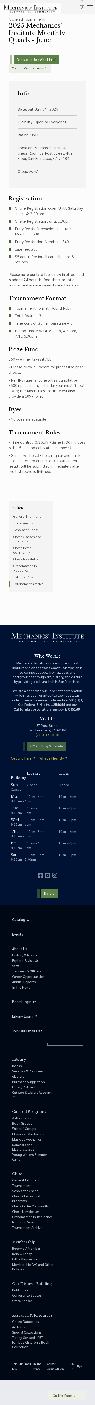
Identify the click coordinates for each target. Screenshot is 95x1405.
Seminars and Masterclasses (23, 1146)
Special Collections (27, 1332)
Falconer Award (25, 577)
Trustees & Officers (26, 971)
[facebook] (40, 875)
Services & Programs (28, 1071)
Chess (18, 507)
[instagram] (54, 875)
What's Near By (51, 758)
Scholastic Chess (26, 530)
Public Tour (20, 1290)
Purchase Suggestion (28, 1081)
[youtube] (47, 875)
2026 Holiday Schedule (46, 746)
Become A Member (26, 1248)
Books (17, 1065)
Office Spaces (22, 1300)
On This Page (62, 1395)
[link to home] (30, 9)
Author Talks (21, 1118)
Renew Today (22, 1253)
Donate (49, 893)
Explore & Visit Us (25, 960)
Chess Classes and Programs (27, 538)
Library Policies (23, 1087)
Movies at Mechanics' (28, 1134)
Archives (18, 1327)
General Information (28, 516)
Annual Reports (24, 982)
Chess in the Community (22, 550)
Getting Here (21, 758)
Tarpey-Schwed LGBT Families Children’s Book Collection (30, 1342)
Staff (15, 965)
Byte (80, 1366)
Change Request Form (28, 68)
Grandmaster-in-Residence (25, 568)
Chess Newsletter (26, 559)
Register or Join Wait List (34, 59)
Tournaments (23, 523)
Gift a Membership (25, 1259)
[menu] (90, 7)
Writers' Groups (24, 1128)
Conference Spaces (27, 1295)
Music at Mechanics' (27, 1139)
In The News (21, 987)
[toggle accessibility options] (82, 7)
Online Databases (25, 1321)
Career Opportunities (28, 976)
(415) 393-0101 (48, 734)
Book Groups (22, 1123)
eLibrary (18, 1076)
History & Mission (25, 955)
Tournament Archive (28, 583)
